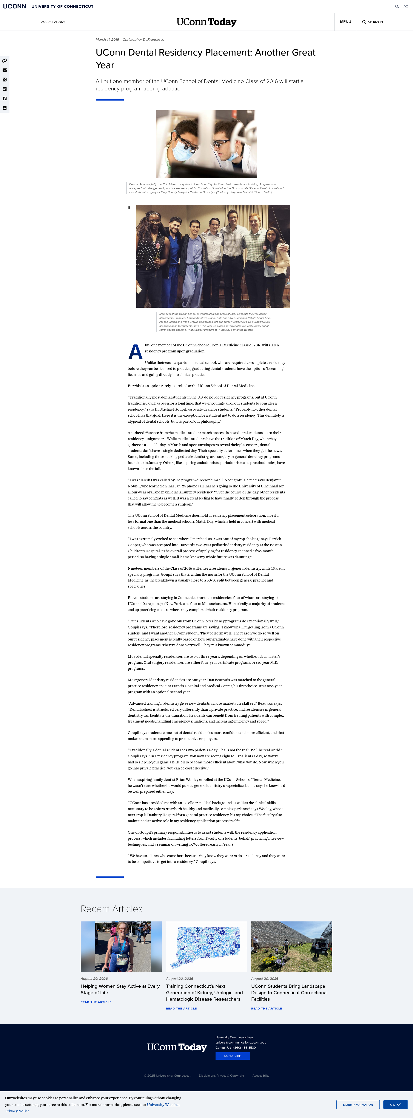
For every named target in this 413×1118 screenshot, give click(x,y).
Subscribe (232, 1056)
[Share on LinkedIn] (4, 89)
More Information (358, 1104)
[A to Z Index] (405, 6)
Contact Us (223, 1047)
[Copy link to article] (4, 60)
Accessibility (261, 1075)
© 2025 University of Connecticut (167, 1075)
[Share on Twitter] (4, 79)
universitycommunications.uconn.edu (241, 1042)
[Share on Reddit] (4, 108)
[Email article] (4, 70)
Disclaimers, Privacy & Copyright (221, 1075)
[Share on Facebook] (4, 98)
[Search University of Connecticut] (397, 6)
